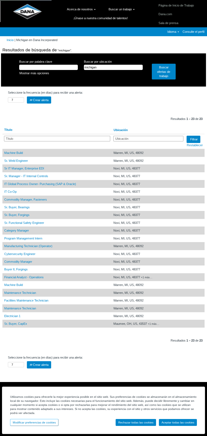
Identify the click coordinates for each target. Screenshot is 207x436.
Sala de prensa (168, 23)
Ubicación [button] (121, 130)
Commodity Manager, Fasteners (25, 199)
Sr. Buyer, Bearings (17, 207)
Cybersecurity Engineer (19, 254)
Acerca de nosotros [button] (80, 9)
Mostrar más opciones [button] (34, 73)
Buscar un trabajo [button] (121, 9)
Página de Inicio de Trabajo (176, 5)
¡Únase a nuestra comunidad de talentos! (101, 18)
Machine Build (13, 153)
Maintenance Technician (20, 292)
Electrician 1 (12, 316)
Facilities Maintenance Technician (26, 300)
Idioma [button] (172, 31)
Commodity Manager (18, 261)
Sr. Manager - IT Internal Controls (26, 176)
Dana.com (165, 14)
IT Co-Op (10, 191)
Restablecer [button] (195, 145)
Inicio (10, 40)
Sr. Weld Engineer (16, 160)
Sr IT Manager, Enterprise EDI (24, 168)
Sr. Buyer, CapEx (15, 323)
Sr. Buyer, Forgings (17, 215)
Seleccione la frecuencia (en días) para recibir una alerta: (45, 92)
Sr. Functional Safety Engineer (24, 222)
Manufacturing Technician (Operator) (28, 246)
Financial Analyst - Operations (24, 277)
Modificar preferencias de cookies (34, 422)
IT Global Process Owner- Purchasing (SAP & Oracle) (40, 184)
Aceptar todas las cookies (178, 422)
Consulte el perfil (193, 31)
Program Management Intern (23, 238)
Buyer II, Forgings (16, 269)
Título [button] (8, 129)
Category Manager (16, 230)
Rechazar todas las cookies (135, 422)
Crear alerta (40, 100)
